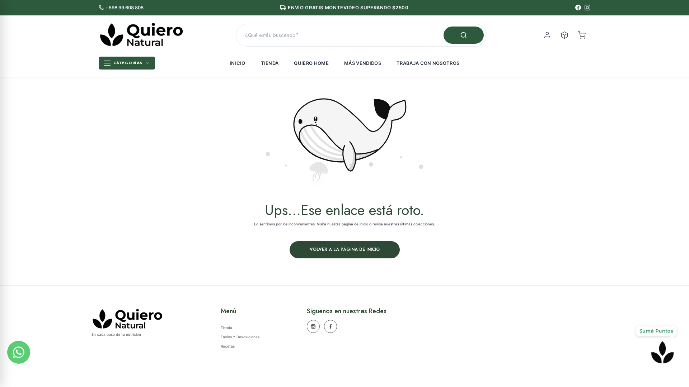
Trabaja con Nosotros (428, 63)
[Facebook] (578, 7)
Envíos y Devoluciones (240, 337)
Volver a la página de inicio (345, 249)
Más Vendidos (362, 63)
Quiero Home (311, 63)
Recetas (228, 346)
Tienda (270, 63)
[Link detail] (313, 326)
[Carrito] (581, 35)
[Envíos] (564, 35)
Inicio (237, 63)
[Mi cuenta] (547, 35)
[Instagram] (587, 7)
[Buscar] (464, 35)
